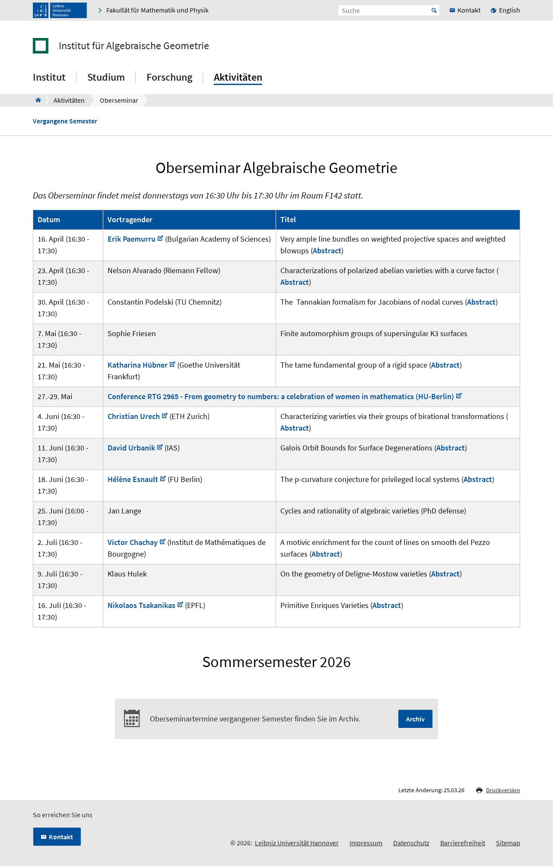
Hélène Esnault (133, 479)
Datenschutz (411, 842)
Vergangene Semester (65, 121)
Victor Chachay (133, 542)
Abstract (327, 250)
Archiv (415, 719)
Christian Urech (134, 416)
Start (434, 10)
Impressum (366, 842)
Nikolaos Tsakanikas (141, 605)
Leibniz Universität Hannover (297, 842)
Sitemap (508, 842)
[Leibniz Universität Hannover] (60, 10)
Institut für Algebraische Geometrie (134, 46)
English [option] (509, 10)
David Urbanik (131, 448)
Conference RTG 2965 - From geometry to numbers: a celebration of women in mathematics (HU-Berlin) (281, 396)
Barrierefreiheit (462, 842)
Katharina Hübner (138, 365)
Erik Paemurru (132, 239)
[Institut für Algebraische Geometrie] (36, 100)
